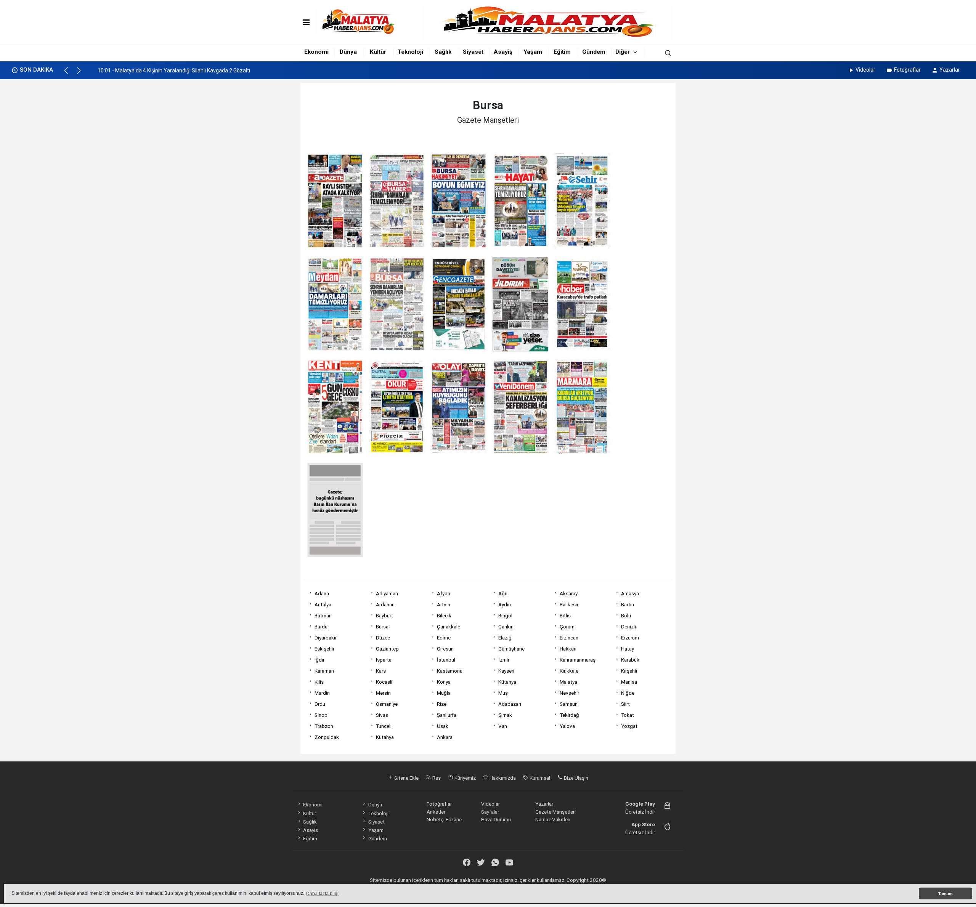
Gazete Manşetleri (555, 812)
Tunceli (384, 726)
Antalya (323, 604)
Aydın (504, 604)
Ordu (320, 704)
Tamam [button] (945, 893)
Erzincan (569, 638)
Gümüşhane (511, 649)
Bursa (382, 626)
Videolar (865, 70)
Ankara (445, 737)
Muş (503, 693)
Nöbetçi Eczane (444, 819)
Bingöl (505, 615)
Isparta (384, 660)
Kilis (319, 682)
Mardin (322, 693)
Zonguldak (327, 737)
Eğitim (562, 51)
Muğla (444, 693)
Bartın (627, 604)
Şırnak (505, 715)
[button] (69, 74)
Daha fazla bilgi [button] (322, 893)
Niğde (627, 693)
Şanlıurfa (446, 715)
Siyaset (473, 51)
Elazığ (505, 638)
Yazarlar (949, 70)
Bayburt (384, 615)
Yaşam (532, 51)
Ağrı (502, 593)
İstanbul (446, 660)
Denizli (628, 626)
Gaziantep (387, 649)
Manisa (629, 682)
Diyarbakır (326, 638)
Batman (323, 615)
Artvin (443, 604)
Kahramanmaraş (578, 660)
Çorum (567, 626)
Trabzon (324, 726)
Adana (322, 593)
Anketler (436, 812)
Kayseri (506, 671)
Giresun (445, 649)
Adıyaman (387, 593)
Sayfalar (490, 812)
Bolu (626, 615)
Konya (444, 682)
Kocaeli (384, 682)
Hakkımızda (502, 778)
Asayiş (503, 51)
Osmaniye (387, 704)
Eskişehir (324, 649)
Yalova (567, 726)
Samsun (569, 704)
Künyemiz (464, 778)
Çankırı (506, 626)
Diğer (622, 51)
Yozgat (629, 726)
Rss (436, 778)
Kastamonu (449, 671)
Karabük (630, 660)
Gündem (593, 51)
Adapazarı (509, 704)
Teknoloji (410, 51)
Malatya (568, 682)
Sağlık (443, 51)
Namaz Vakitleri (552, 819)
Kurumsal (539, 778)
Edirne (444, 638)
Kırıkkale (569, 671)
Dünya (348, 51)
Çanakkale (448, 626)
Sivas (382, 715)
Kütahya (507, 682)
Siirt (625, 704)
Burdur (322, 626)
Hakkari (568, 649)
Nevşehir (569, 693)
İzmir (503, 660)
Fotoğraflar (907, 70)
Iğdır (319, 660)
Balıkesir (569, 604)
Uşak (442, 726)
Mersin (383, 693)
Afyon (443, 593)
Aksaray (569, 593)
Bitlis (565, 615)
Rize (441, 704)
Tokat (627, 715)
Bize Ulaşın (575, 778)
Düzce (383, 638)
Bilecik (444, 615)
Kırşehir (629, 671)
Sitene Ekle (406, 778)
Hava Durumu (496, 819)
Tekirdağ (569, 715)
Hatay (627, 649)
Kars (381, 671)
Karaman (324, 671)
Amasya (630, 593)
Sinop (321, 715)
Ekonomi (316, 51)
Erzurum (630, 638)
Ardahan (385, 604)
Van (502, 726)
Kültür (378, 51)
